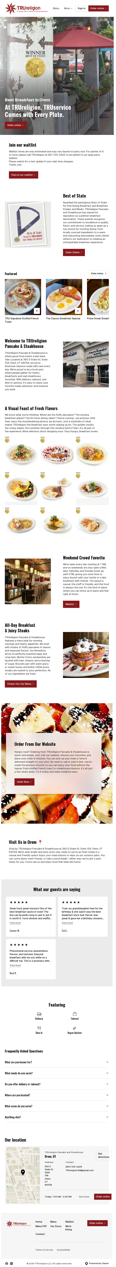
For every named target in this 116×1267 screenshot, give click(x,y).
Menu (56, 8)
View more (15, 922)
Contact (40, 1234)
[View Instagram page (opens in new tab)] (11, 1263)
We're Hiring (68, 1228)
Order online (103, 1196)
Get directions (104, 1155)
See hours (84, 1196)
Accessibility (63, 1249)
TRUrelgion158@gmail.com (80, 1170)
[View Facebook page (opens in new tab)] (6, 1263)
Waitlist (69, 1221)
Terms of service (44, 1249)
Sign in (81, 8)
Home (38, 1221)
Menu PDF (41, 1226)
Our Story (55, 1226)
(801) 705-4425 (74, 1166)
